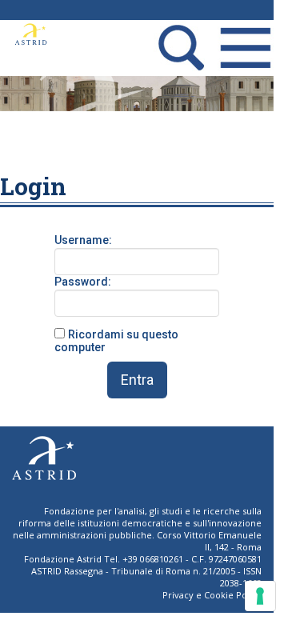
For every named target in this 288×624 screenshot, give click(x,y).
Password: (82, 281)
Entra (137, 379)
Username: (83, 240)
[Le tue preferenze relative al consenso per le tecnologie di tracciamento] (260, 596)
